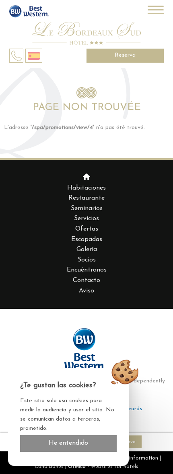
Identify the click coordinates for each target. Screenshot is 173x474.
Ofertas (86, 229)
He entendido (68, 443)
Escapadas (86, 239)
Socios (87, 260)
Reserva (125, 55)
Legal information (136, 458)
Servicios (86, 218)
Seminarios (87, 208)
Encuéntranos (87, 270)
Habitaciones (86, 188)
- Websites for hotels (103, 466)
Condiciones (49, 466)
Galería (86, 249)
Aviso (86, 291)
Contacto (86, 280)
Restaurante (86, 198)
